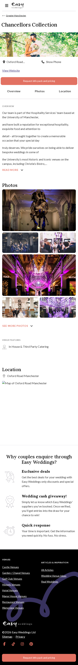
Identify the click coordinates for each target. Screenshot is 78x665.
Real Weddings (49, 581)
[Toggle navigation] (6, 5)
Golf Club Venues (12, 578)
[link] (4, 644)
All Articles (47, 569)
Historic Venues (11, 584)
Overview (13, 91)
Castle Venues (10, 567)
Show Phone (53, 61)
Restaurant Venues (13, 602)
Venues (6, 559)
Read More (10, 169)
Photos (40, 91)
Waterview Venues (13, 607)
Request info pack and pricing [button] (39, 81)
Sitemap (7, 636)
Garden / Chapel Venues (16, 572)
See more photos (15, 325)
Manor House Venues (14, 596)
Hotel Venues (10, 590)
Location (65, 91)
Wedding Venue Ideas (53, 575)
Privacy (20, 636)
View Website (11, 70)
